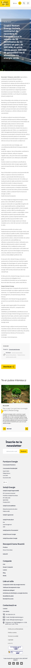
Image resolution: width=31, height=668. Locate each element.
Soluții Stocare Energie (9, 534)
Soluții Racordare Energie (10, 538)
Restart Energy (21, 355)
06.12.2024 (6, 405)
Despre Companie (8, 567)
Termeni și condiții (13, 636)
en (16, 3)
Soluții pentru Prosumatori (10, 530)
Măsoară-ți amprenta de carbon (10, 509)
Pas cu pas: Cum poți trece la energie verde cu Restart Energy (15, 409)
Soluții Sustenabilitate (9, 505)
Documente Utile (7, 477)
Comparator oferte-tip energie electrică (14, 584)
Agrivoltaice (5, 500)
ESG (4, 564)
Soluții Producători (8, 519)
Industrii (5, 554)
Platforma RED (6, 511)
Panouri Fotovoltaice (7, 550)
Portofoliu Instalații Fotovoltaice (10, 495)
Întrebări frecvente (8, 599)
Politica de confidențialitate (15, 629)
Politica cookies (12, 632)
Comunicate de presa (14, 349)
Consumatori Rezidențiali (10, 468)
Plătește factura (6, 473)
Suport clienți (6, 471)
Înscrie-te (23, 451)
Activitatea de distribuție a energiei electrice (15, 593)
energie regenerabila (17, 352)
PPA (4, 522)
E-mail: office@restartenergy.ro (14, 620)
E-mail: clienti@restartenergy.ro (14, 617)
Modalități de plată (8, 596)
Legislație (10, 640)
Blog (4, 573)
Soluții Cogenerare (8, 515)
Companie (7, 561)
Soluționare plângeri (8, 590)
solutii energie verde (11, 357)
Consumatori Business (9, 465)
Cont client (5, 475)
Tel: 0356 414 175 (10, 614)
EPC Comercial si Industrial (9, 493)
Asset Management (7, 524)
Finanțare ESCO (6, 502)
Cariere (5, 570)
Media (4, 575)
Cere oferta (6, 611)
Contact (5, 608)
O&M (4, 527)
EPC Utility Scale (6, 498)
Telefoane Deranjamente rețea (11, 587)
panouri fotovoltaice (11, 355)
